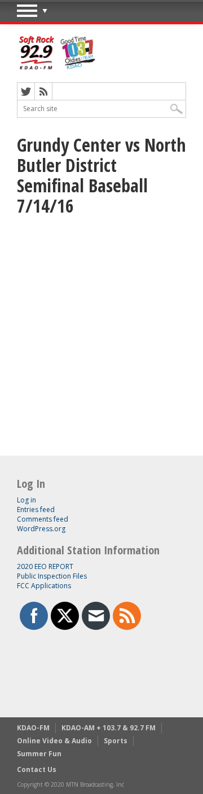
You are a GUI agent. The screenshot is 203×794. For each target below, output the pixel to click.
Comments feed (42, 519)
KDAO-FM (33, 728)
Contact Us (36, 769)
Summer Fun (39, 753)
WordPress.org (41, 528)
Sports (115, 741)
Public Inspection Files (52, 576)
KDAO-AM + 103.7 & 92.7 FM (108, 728)
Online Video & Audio (54, 741)
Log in (26, 500)
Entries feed (36, 509)
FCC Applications (44, 585)
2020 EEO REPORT (45, 566)
